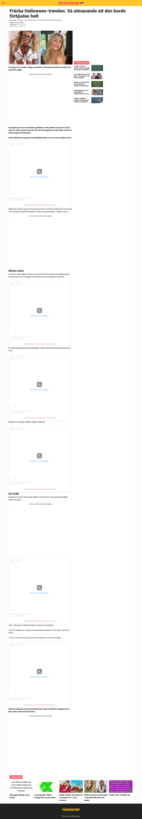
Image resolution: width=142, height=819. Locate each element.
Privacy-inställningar (71, 816)
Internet (20, 20)
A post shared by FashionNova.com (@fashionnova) (39, 204)
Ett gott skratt (13, 20)
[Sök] (138, 3)
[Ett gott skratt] (70, 3)
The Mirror (17, 500)
